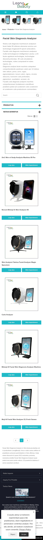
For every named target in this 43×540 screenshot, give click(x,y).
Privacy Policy (25, 530)
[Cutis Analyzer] (21, 295)
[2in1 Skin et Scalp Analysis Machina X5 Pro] (21, 137)
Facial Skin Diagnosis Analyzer (25, 29)
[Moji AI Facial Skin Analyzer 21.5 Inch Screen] (21, 399)
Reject (13, 534)
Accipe (23, 534)
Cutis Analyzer (7, 315)
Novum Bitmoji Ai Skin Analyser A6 (15, 210)
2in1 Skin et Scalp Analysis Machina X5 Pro (18, 157)
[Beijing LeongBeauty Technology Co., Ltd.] (21, 2)
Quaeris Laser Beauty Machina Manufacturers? (20, 497)
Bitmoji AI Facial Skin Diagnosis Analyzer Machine (21, 367)
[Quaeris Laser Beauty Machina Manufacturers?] (21, 492)
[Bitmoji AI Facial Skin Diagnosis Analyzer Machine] (21, 347)
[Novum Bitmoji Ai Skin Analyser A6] (21, 190)
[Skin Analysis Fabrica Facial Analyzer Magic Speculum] (21, 242)
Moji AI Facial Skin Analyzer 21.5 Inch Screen (19, 419)
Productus (11, 29)
